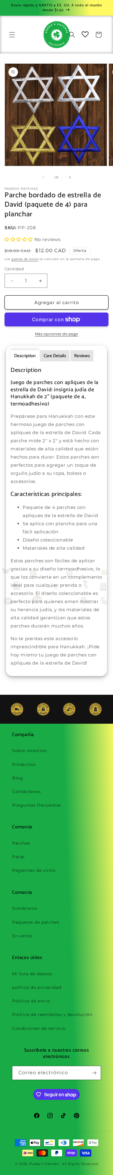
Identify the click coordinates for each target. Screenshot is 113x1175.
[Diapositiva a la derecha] (70, 177)
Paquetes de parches (35, 922)
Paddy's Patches (44, 1164)
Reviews (82, 356)
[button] (12, 34)
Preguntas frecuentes (36, 805)
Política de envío (31, 1001)
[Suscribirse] (94, 1073)
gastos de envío (25, 259)
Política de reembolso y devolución (52, 1014)
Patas (18, 856)
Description (25, 356)
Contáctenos (26, 791)
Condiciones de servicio (39, 1028)
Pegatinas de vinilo (33, 870)
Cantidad (14, 268)
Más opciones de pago (56, 334)
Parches (21, 843)
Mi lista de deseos (32, 974)
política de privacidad (36, 987)
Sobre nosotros (29, 750)
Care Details (55, 356)
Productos (24, 764)
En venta (22, 935)
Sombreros (24, 908)
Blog (17, 778)
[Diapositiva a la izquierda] (43, 177)
